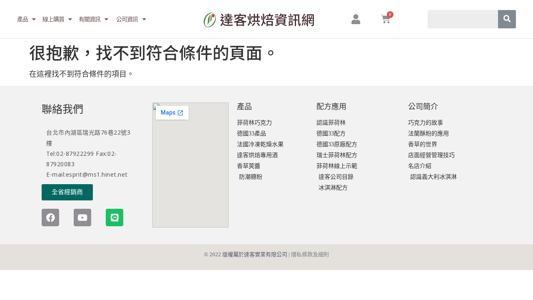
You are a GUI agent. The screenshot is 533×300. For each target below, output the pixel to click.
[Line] (114, 217)
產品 (22, 19)
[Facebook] (50, 217)
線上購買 (53, 19)
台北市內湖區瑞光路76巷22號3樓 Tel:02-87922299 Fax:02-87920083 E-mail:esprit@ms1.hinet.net (88, 153)
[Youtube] (82, 217)
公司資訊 (126, 19)
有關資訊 (90, 19)
